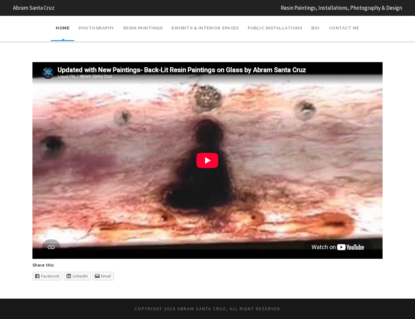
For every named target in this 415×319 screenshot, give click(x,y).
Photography (96, 28)
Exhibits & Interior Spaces (205, 28)
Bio (315, 28)
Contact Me (344, 28)
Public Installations (275, 28)
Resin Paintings (143, 28)
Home (62, 28)
